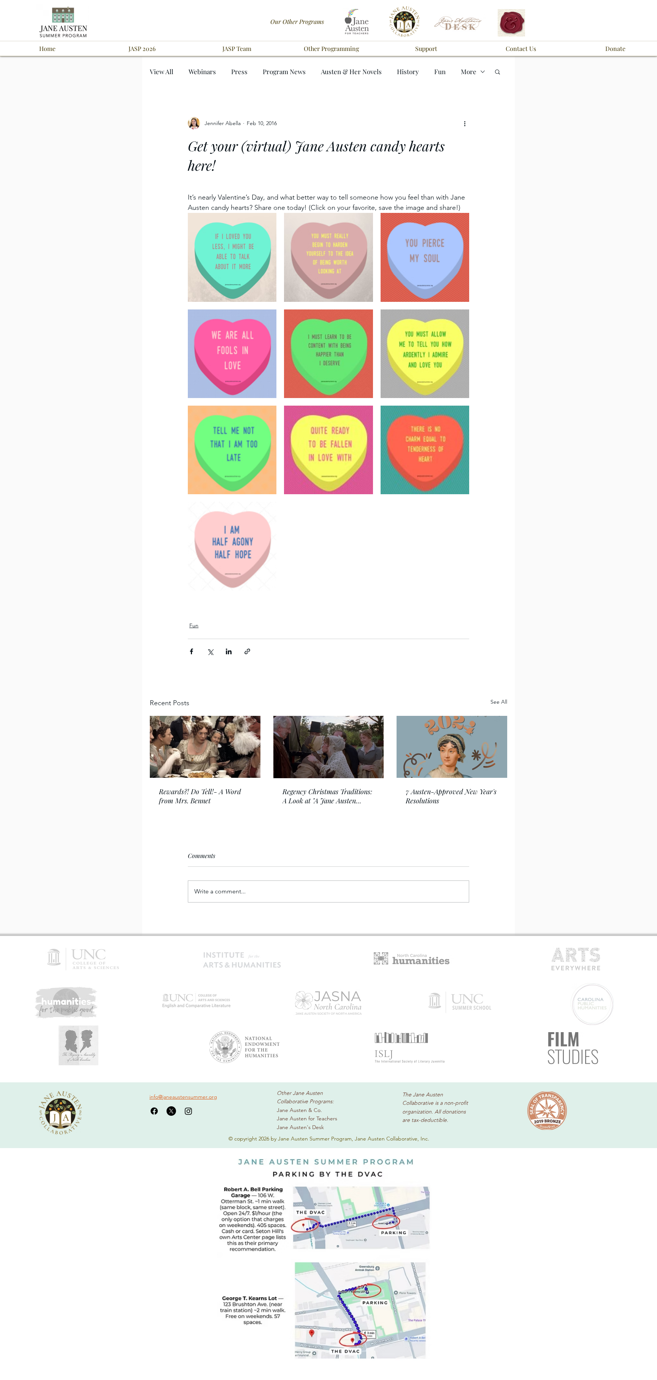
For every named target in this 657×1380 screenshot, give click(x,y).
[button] (142, 48)
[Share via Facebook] (191, 651)
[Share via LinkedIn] (228, 651)
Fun (440, 72)
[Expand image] (232, 257)
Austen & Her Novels (351, 72)
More (468, 72)
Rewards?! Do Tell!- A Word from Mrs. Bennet (200, 796)
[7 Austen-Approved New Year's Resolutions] (452, 747)
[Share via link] (247, 651)
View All (161, 72)
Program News (284, 72)
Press (239, 72)
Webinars (202, 72)
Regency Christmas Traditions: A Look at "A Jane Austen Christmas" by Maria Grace (327, 796)
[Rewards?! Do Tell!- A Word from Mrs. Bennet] (205, 747)
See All (498, 701)
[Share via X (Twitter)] (210, 651)
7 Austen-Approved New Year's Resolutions (451, 796)
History (408, 72)
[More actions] (464, 123)
